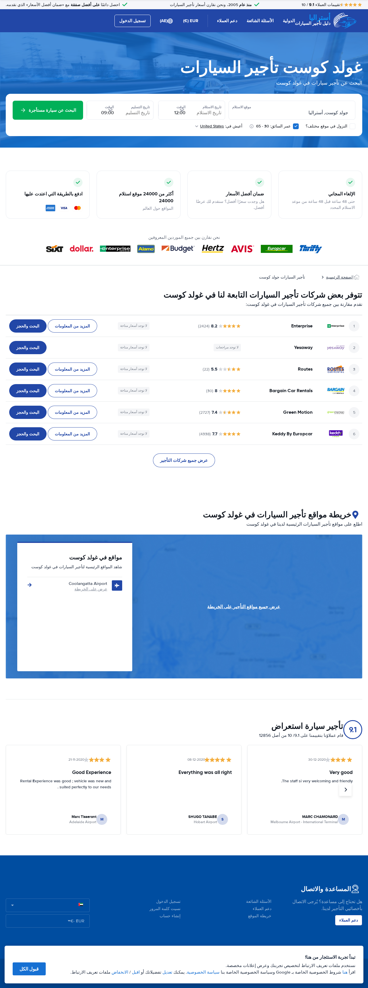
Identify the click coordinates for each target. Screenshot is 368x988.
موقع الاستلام (241, 107)
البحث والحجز (27, 326)
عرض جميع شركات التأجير (184, 460)
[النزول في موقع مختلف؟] (352, 126)
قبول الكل (29, 969)
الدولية (289, 21)
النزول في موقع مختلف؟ (327, 126)
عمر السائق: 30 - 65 (273, 126)
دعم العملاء (227, 21)
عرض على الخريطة (90, 589)
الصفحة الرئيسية (340, 277)
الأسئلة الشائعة (260, 21)
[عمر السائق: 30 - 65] (296, 126)
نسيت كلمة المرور (165, 908)
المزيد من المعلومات (72, 326)
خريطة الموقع (259, 915)
